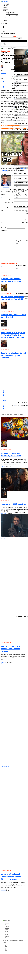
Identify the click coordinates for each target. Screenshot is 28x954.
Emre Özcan (3, 73)
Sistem (5, 7)
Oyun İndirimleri (10, 12)
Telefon (5, 9)
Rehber (5, 17)
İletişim (7, 936)
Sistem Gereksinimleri (12, 15)
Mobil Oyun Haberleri (12, 14)
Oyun (4, 11)
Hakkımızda (5, 41)
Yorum (2, 210)
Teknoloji (6, 4)
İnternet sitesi (4, 228)
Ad (2, 222)
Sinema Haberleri (8, 19)
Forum (5, 20)
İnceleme (5, 6)
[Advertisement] (14, 246)
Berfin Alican (3, 467)
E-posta (3, 225)
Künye (6, 934)
